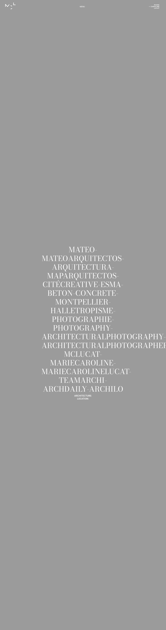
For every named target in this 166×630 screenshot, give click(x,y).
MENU (82, 7)
